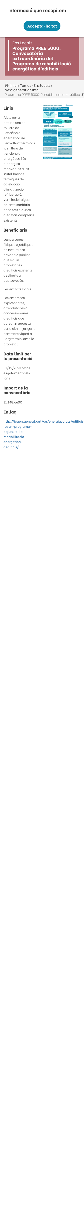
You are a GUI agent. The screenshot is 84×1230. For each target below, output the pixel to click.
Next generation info (21, 89)
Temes (25, 85)
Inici (14, 85)
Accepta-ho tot (42, 26)
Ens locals (42, 85)
